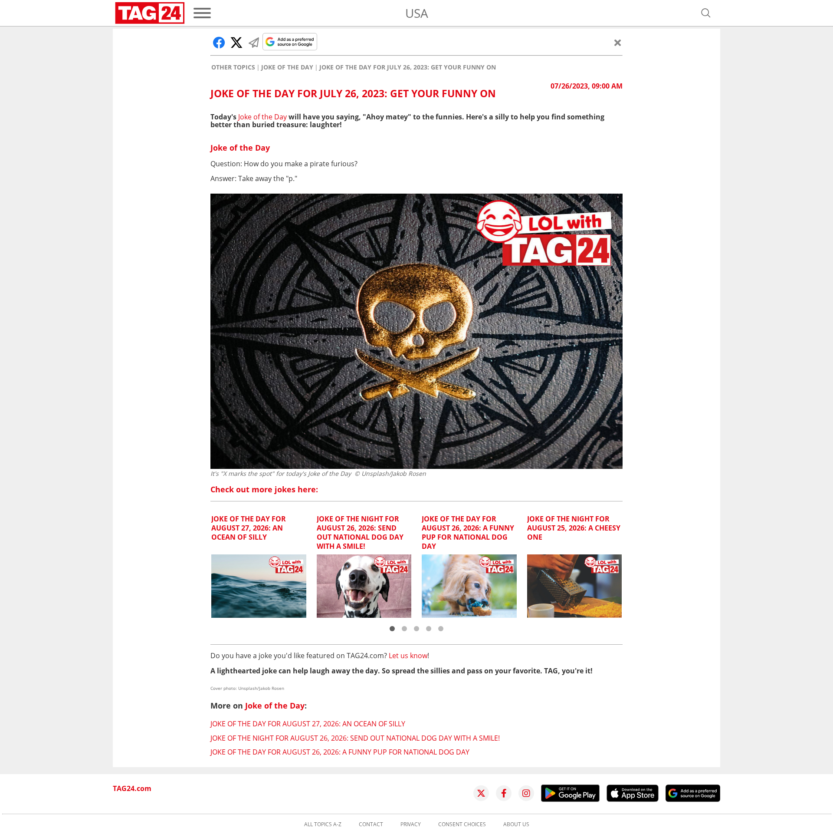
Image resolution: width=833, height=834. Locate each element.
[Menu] (202, 13)
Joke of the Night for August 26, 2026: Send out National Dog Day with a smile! (355, 738)
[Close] (618, 42)
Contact (371, 824)
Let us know (408, 655)
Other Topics (233, 67)
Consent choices (462, 824)
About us (516, 824)
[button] (392, 628)
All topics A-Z (322, 824)
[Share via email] (253, 42)
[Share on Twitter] (236, 42)
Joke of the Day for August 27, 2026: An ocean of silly (307, 724)
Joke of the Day (287, 67)
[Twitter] (481, 793)
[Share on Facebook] (219, 42)
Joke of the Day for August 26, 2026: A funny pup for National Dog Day (339, 752)
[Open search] (706, 13)
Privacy (410, 824)
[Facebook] (504, 793)
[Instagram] (526, 793)
